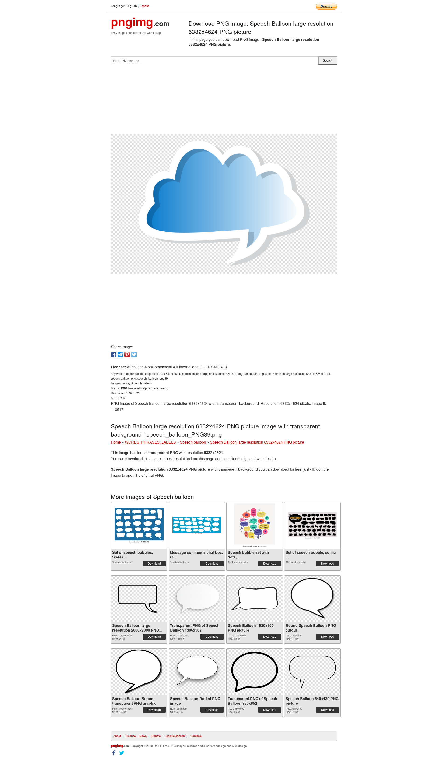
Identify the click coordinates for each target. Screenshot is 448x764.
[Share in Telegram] (120, 354)
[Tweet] (134, 354)
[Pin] (127, 354)
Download (154, 563)
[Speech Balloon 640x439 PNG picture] (312, 672)
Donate (156, 736)
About (117, 736)
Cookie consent (176, 736)
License (131, 736)
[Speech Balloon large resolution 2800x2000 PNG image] (139, 598)
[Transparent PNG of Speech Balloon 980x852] (254, 672)
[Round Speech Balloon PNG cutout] (312, 598)
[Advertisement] (224, 101)
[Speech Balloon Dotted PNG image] (197, 671)
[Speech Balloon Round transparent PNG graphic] (139, 672)
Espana (145, 6)
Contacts (196, 736)
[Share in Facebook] (113, 354)
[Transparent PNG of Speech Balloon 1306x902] (197, 599)
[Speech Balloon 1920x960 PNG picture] (254, 598)
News (143, 736)
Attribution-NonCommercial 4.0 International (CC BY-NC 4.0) (177, 367)
